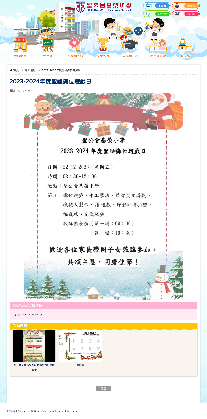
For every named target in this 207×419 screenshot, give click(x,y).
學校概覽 (20, 56)
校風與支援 (75, 56)
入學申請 (162, 14)
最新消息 (30, 70)
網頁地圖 (11, 411)
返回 (103, 388)
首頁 (16, 70)
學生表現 (103, 56)
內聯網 (191, 5)
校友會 (185, 56)
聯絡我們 (191, 14)
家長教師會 (158, 56)
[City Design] (103, 13)
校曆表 (162, 5)
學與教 (48, 56)
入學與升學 (130, 56)
